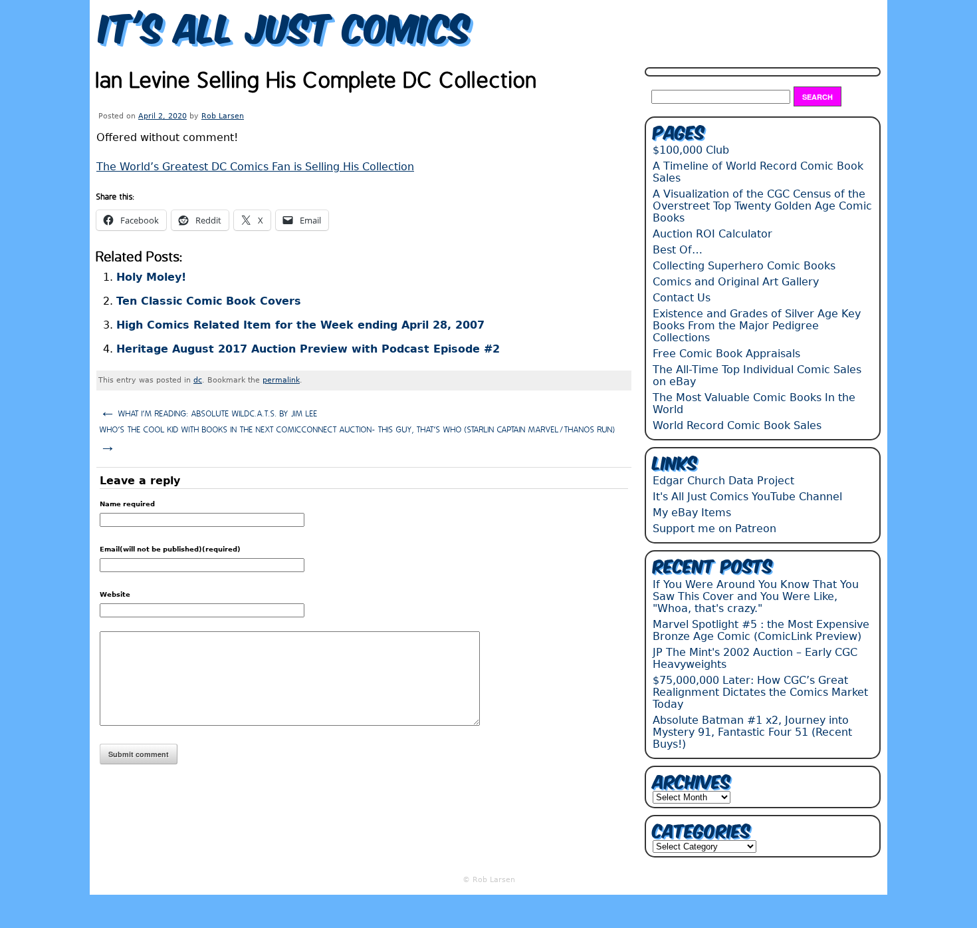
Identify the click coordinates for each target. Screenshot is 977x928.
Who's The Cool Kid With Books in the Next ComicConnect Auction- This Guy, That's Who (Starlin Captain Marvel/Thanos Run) (357, 440)
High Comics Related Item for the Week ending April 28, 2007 (300, 325)
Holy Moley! (151, 277)
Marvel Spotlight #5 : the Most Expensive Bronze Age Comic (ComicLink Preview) (761, 630)
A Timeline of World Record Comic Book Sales (758, 172)
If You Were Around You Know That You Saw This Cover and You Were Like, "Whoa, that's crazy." (756, 596)
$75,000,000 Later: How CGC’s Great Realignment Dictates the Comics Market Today (760, 692)
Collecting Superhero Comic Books (744, 265)
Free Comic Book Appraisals (726, 353)
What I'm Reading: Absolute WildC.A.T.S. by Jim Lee (209, 412)
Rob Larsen (222, 116)
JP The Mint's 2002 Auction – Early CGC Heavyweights (755, 658)
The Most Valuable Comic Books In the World (754, 403)
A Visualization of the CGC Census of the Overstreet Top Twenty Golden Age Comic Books (762, 206)
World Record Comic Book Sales (737, 425)
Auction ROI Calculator (712, 234)
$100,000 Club (691, 150)
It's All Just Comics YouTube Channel (747, 496)
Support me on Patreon (714, 528)
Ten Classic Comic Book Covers (208, 301)
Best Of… (678, 249)
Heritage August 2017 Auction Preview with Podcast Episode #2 (308, 349)
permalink (281, 380)
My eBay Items (692, 512)
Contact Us (681, 297)
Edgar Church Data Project (723, 480)
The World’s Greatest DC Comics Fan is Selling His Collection (255, 166)
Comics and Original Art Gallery (736, 281)
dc (197, 380)
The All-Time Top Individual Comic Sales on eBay (757, 375)
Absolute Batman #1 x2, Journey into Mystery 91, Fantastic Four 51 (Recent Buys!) (752, 732)
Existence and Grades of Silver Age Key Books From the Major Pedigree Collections (757, 325)
